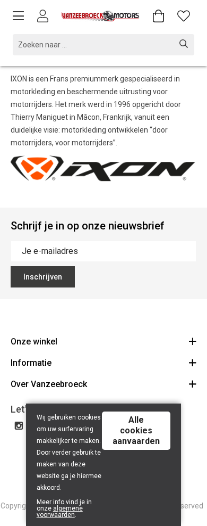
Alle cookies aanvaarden (136, 430)
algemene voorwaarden (60, 512)
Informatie (31, 363)
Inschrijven (42, 277)
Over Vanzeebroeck (49, 384)
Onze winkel (34, 341)
